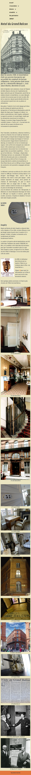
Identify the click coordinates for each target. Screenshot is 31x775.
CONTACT (11, 19)
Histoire (11, 9)
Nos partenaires (13, 15)
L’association (13, 6)
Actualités (12, 12)
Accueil (11, 3)
